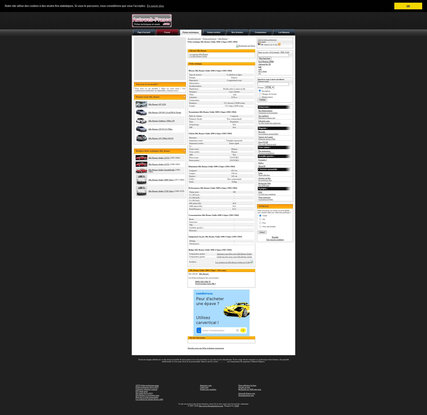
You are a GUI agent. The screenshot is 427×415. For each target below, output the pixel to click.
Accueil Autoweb (194, 39)
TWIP (236, 406)
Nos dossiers (237, 32)
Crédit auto (204, 387)
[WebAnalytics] (213, 411)
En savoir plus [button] (155, 5)
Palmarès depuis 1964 (266, 138)
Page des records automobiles (147, 397)
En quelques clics (265, 179)
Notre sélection (264, 174)
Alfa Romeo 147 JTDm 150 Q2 (160, 138)
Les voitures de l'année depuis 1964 (149, 399)
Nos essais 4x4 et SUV (144, 393)
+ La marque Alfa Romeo (198, 54)
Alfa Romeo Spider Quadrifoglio (161, 170)
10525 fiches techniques (267, 40)
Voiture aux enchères (208, 389)
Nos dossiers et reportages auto (147, 395)
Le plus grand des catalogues (269, 122)
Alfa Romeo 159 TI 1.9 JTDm (160, 129)
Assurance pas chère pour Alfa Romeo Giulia (234, 254)
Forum (167, 32)
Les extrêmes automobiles (268, 133)
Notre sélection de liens (247, 385)
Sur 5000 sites (264, 184)
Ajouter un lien (244, 387)
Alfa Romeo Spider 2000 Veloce (161, 180)
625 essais (262, 42)
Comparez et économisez (268, 112)
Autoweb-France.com (246, 393)
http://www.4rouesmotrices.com (211, 406)
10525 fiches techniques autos (147, 385)
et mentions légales (265, 198)
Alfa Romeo (223, 39)
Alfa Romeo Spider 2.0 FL (158, 158)
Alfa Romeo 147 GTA (157, 104)
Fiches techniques (190, 32)
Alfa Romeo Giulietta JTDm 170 (161, 121)
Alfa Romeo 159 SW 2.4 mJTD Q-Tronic (164, 113)
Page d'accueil (143, 32)
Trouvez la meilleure (266, 152)
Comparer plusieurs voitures (146, 389)
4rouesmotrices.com (246, 395)
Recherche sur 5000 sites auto (249, 389)
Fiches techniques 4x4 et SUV (147, 387)
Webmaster (223, 361)
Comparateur (260, 32)
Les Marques (284, 32)
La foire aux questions (267, 193)
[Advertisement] (234, 20)
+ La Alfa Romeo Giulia (198, 56)
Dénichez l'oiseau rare (266, 117)
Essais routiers (213, 32)
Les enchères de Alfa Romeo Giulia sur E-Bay (233, 262)
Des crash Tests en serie (267, 143)
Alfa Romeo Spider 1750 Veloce (161, 191)
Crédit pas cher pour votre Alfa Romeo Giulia (234, 257)
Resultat (275, 237)
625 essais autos (142, 391)
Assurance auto (206, 385)
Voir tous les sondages (275, 239)
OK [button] (408, 6)
